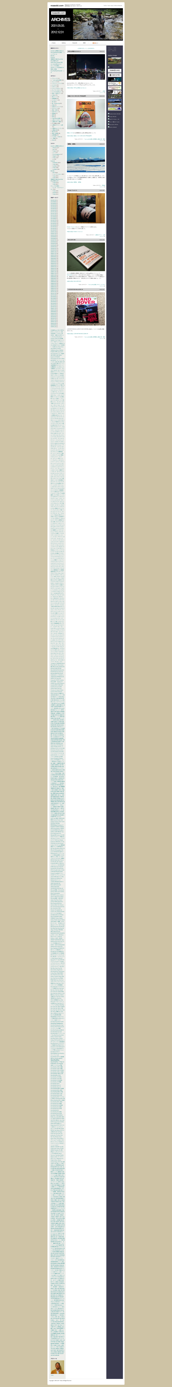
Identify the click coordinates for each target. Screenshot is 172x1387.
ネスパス (61, 531)
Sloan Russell (53, 971)
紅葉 (60, 735)
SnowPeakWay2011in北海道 (57, 1105)
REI (59, 934)
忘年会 (52, 1240)
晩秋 (56, 1288)
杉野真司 (60, 1293)
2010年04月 (53, 245)
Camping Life (60, 681)
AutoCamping (54, 358)
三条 (58, 1325)
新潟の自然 (55, 1256)
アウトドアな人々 (56, 88)
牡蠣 (60, 705)
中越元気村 (55, 1336)
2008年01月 (53, 290)
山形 (55, 1225)
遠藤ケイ (55, 763)
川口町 (54, 1231)
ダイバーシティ (56, 501)
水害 (62, 1316)
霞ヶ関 (58, 789)
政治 (58, 1248)
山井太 (56, 1226)
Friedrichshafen (56, 828)
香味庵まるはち (60, 798)
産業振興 (54, 98)
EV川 (55, 760)
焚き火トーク (56, 696)
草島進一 (57, 776)
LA (53, 870)
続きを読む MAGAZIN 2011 (74, 281)
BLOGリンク (56, 675)
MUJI (62, 898)
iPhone (58, 848)
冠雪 (55, 1166)
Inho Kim (53, 848)
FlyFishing (54, 825)
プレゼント (58, 578)
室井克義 (62, 1206)
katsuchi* (61, 866)
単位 (58, 1176)
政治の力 (61, 1248)
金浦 (63, 766)
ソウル (57, 493)
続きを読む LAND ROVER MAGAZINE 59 (78, 333)
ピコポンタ (61, 551)
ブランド (53, 573)
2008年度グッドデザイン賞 (57, 333)
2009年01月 (53, 270)
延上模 (57, 1238)
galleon (62, 830)
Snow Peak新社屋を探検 (56, 1014)
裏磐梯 (54, 796)
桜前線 (54, 1313)
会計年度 (53, 1355)
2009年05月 (53, 263)
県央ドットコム (56, 716)
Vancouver (53, 1155)
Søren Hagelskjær (54, 948)
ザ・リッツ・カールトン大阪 (57, 453)
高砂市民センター (58, 803)
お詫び (60, 361)
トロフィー (60, 523)
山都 (60, 1221)
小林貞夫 (53, 1216)
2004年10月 (53, 323)
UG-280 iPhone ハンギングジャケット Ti (57, 1151)
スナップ (56, 476)
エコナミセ (55, 403)
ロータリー (59, 653)
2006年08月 (53, 311)
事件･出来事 (55, 133)
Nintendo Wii (53, 909)
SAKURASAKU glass (59, 939)
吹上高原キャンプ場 (58, 1183)
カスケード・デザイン (57, 413)
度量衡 (54, 1238)
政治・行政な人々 (56, 93)
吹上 (53, 1183)
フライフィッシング (57, 83)
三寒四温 (58, 1323)
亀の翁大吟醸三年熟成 (59, 1341)
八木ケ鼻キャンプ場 (58, 1163)
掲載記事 (54, 1246)
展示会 (57, 1218)
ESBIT (61, 756)
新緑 (55, 1251)
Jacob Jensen (55, 860)
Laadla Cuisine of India (59, 870)
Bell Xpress (56, 671)
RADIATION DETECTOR (56, 933)
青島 (55, 791)
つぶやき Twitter (56, 136)
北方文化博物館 (54, 1173)
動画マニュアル (54, 1171)
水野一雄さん (58, 1316)
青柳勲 (57, 791)
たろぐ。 (60, 368)
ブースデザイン (56, 574)
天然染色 (57, 1201)
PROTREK (60, 929)
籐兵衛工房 (53, 733)
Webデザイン (55, 111)
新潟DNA (62, 1266)
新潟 (52, 1256)
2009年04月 (53, 265)
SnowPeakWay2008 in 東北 (56, 1090)
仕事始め (61, 1348)
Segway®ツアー (54, 959)
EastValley (56, 746)
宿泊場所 (61, 1211)
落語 (53, 778)
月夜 (58, 1288)
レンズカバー (56, 651)
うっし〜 (61, 360)
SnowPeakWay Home (55, 1083)
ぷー (54, 152)
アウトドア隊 (59, 385)
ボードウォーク (56, 599)
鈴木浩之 (60, 769)
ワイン (52, 656)
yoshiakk (55, 166)
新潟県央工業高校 (59, 1265)
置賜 (57, 739)
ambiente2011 (60, 351)
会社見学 (62, 1353)
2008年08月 (53, 278)
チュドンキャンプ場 (57, 509)
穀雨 (53, 724)
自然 (52, 768)
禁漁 (56, 723)
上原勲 (59, 1330)
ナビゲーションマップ (56, 528)
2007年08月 (53, 298)
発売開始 (58, 713)
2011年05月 (53, 223)
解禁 (62, 800)
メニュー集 (54, 621)
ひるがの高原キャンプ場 (56, 373)
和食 (55, 1185)
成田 (57, 1243)
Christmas (56, 693)
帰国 (54, 1235)
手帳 (63, 1245)
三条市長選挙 (59, 1328)
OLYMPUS (59, 913)
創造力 (61, 1170)
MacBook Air (53, 878)
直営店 (56, 715)
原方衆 (60, 1176)
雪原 (60, 786)
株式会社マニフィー (57, 1306)
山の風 (53, 1221)
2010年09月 (53, 236)
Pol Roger (56, 929)
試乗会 (55, 801)
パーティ (57, 550)
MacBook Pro (59, 878)
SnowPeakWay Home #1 (56, 1085)
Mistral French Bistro (59, 896)
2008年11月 (53, 273)
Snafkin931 (55, 162)
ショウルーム (54, 466)
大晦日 (55, 1200)
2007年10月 (53, 295)
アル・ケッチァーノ (59, 391)
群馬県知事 (54, 741)
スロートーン (54, 488)
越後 (54, 815)
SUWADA (62, 1121)
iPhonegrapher (58, 850)
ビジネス (54, 85)
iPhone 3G (62, 848)
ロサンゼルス (54, 653)
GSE (56, 840)
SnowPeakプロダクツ (55, 1051)
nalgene (52, 899)
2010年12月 (53, 232)
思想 (62, 1240)
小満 (60, 1216)
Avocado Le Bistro (60, 358)
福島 (58, 723)
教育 (53, 115)
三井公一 (56, 1330)
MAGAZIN (53, 885)
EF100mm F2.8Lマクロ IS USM (57, 748)
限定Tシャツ (57, 783)
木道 (61, 1290)
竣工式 (56, 726)
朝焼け (56, 1290)
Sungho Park (56, 1121)
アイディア (53, 381)
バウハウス (60, 540)
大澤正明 (53, 1201)
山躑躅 (56, 1223)
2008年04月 (53, 285)
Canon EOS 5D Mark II (59, 683)
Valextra (60, 1153)
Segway (56, 958)
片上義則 (57, 705)
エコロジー (55, 100)
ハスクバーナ (57, 535)
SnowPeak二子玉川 (55, 1115)
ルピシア (62, 646)
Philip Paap (55, 928)
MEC (56, 891)
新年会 (57, 1255)
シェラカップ (54, 455)
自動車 (56, 769)
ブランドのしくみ (59, 573)
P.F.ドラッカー (54, 923)
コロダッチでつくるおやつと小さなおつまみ (57, 443)
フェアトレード (60, 563)
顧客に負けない (58, 795)
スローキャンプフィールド (58, 486)
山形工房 (63, 1225)
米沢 (57, 733)
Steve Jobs (62, 1120)
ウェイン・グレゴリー (57, 401)
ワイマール (61, 654)
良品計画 (55, 771)
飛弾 (61, 796)
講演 (62, 806)
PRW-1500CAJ (54, 931)
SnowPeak (53, 1016)
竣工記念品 (61, 724)
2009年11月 (53, 253)
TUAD (52, 1148)
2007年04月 (53, 303)
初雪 (58, 1168)
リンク (53, 646)
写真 (53, 1166)
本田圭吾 (55, 1291)
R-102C (58, 931)
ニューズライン (55, 531)
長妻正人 (56, 778)
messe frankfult (61, 891)
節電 (63, 731)
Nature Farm (57, 901)
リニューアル (55, 645)
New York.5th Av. (54, 908)
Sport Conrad (56, 1118)
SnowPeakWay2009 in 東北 (56, 1101)
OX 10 (62, 921)
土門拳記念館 (55, 1190)
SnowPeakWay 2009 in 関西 (57, 1068)
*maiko (54, 151)
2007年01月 (53, 306)
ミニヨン (59, 616)
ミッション (60, 613)
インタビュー (57, 400)
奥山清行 (54, 1205)
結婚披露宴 (61, 738)
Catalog (52, 688)
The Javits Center (57, 1133)
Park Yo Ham (61, 924)
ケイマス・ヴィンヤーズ (58, 438)
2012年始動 (60, 338)
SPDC (60, 1116)
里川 (61, 764)
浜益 (60, 1318)
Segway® (60, 958)
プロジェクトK (59, 581)
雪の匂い (56, 786)
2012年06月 (53, 203)
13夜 (62, 331)
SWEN (52, 1123)
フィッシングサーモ (57, 558)
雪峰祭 (63, 786)
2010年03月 (53, 246)
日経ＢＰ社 (56, 1278)
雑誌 (60, 784)
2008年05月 (53, 283)
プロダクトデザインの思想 (57, 584)
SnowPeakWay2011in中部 (56, 1108)
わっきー (57, 378)
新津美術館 (62, 1255)
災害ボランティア (56, 106)
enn (51, 751)
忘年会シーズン (57, 1240)
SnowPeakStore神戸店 (57, 1058)
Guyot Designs (60, 840)
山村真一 (53, 1226)
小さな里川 (58, 1213)
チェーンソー (57, 506)
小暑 (54, 1215)
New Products (60, 904)
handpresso (53, 841)
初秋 (56, 1168)
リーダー (58, 646)
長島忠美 (53, 779)
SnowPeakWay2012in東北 (56, 1111)
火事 (52, 695)
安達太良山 (54, 1206)
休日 (56, 1353)
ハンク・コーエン (57, 538)
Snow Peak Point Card (55, 978)
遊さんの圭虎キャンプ (59, 761)
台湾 (60, 1178)
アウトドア (55, 78)
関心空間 (58, 779)
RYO (54, 172)
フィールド (59, 560)
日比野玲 (61, 1283)
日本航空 (53, 1283)
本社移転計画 (60, 1291)
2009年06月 (53, 261)
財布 (59, 813)
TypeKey (57, 1150)
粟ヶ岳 (52, 735)
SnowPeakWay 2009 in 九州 (57, 1073)
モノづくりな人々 (56, 90)
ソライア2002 (56, 495)
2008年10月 (53, 275)
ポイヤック (53, 601)
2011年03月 (53, 226)
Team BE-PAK (58, 1128)
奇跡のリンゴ (56, 1203)
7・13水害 (53, 346)
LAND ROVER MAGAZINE (57, 871)
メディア (57, 619)
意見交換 (57, 1241)
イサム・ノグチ (56, 395)
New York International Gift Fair (57, 906)
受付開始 (57, 1178)
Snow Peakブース (60, 1013)
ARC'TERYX (53, 355)
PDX (52, 926)
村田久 (54, 1295)
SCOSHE (60, 948)
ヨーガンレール (55, 628)
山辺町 (59, 1223)
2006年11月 (53, 308)
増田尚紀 (59, 1191)
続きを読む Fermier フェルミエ (75, 231)
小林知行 (61, 1215)
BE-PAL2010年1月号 (55, 668)
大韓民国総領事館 (59, 1198)
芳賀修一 (60, 773)
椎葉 (52, 1315)
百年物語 (53, 715)
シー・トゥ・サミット (57, 468)
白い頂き (62, 713)
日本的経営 (61, 1281)
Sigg (58, 969)
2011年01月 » (91, 48)
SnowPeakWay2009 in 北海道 (58, 1100)
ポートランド (61, 603)
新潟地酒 (53, 1268)
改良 (56, 1248)
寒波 (54, 1213)
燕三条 (53, 700)
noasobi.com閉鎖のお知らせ (57, 50)
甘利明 (55, 706)
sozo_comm (56, 1117)
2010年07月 (53, 240)
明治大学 (56, 1285)
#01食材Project (54, 330)
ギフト (55, 428)
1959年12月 (53, 326)
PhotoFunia (60, 928)
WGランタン (53, 1158)
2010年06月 (53, 241)
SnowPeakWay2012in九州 (56, 1113)
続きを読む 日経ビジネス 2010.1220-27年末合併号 (80, 135)
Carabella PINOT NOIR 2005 (57, 685)
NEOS (58, 903)
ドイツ (57, 525)
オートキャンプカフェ (56, 411)
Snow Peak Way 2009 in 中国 (57, 1008)
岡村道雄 (57, 1228)
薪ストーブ (55, 96)
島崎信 (61, 1230)
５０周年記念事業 (56, 855)
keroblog (52, 868)
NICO (59, 908)
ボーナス (62, 599)
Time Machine (56, 1136)
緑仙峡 (52, 739)
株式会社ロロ (61, 1308)
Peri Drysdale (60, 926)
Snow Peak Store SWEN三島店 (57, 991)
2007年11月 (53, 293)
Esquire (52, 758)
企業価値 (55, 1351)
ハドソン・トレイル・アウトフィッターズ (57, 536)
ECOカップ (60, 746)
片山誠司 (62, 703)
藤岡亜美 (59, 781)
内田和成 (58, 1165)
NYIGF (58, 911)
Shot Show (53, 968)
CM (63, 693)
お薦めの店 (55, 130)
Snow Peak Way (60, 1005)
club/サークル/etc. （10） (115, 119)
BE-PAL (53, 666)
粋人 (62, 733)
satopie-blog (59, 946)
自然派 (53, 769)
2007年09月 (53, 296)
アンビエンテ (54, 393)
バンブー (53, 545)
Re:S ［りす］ (55, 934)
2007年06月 (53, 301)
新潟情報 (57, 1268)
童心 (58, 728)
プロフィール (59, 586)
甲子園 (54, 711)
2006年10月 (53, 310)
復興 (64, 1238)
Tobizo (55, 1138)
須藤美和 (53, 795)
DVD (58, 744)
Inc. (62, 846)
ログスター (61, 651)
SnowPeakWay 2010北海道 (56, 1080)
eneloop (61, 749)
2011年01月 (53, 230)
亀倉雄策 (53, 1343)
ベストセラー (58, 588)
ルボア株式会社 (54, 648)
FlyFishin (58, 823)
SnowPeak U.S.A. (60, 1045)
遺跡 (62, 763)
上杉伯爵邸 (55, 1331)
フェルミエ (53, 564)
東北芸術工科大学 (55, 1296)
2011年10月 (53, 215)
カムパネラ (56, 416)
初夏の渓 (54, 1170)
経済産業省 (55, 738)
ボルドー (58, 598)
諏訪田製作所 (60, 801)
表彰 (63, 795)
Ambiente (53, 350)
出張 (53, 1168)
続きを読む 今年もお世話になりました (77, 87)
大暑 (58, 1200)
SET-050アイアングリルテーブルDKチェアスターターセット (57, 961)
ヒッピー (53, 551)
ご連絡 (53, 138)
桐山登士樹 (54, 1311)
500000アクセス (54, 340)
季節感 (53, 113)
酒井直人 (57, 764)
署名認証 (60, 739)
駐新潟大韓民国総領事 (56, 800)
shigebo (54, 156)
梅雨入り (58, 1313)
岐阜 (59, 1226)
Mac (63, 876)
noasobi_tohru (54, 911)
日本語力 (57, 1283)
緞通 (55, 739)
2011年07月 (53, 220)
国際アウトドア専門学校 (57, 1186)
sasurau (52, 946)
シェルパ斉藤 (60, 455)
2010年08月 (53, 238)
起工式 (61, 813)
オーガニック (54, 410)
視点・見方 (55, 110)
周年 (53, 1185)
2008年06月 (53, 281)
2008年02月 (53, 288)
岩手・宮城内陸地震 (55, 1230)
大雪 (54, 1198)
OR (61, 915)
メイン (86, 48)
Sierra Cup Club (58, 968)
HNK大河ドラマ (59, 841)
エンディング (57, 406)
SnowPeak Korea (55, 1035)
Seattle (53, 958)
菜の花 (60, 776)
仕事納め (57, 1348)
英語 (62, 774)
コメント (53, 441)
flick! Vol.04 (61, 821)
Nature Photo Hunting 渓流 (57, 62)
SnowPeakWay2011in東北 (56, 1106)
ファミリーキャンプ (58, 554)
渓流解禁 (54, 1333)
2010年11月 (53, 233)
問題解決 (58, 1185)
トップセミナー (54, 523)
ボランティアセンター (57, 594)
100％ (58, 330)
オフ (61, 406)
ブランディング (59, 571)
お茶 (58, 361)
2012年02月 (53, 208)
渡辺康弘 (59, 1333)
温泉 (54, 1335)
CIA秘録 (60, 693)
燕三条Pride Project (56, 703)
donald (54, 192)
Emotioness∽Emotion (55, 749)
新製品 (58, 1251)
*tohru (54, 157)
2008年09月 (53, 276)
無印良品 (61, 698)
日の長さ (57, 1270)
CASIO (60, 686)
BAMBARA (59, 663)
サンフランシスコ (60, 450)
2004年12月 (53, 320)
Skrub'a (60, 969)
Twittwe (58, 1148)
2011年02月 (53, 228)
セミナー (54, 493)
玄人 (62, 705)
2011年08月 (53, 218)
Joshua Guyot (56, 866)
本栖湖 (54, 1293)
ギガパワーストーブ (59, 425)
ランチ (61, 635)
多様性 (60, 1196)
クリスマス (59, 428)
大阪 (52, 1198)
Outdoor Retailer (59, 918)
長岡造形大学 (61, 778)
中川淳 (53, 1340)
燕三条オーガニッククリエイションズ (58, 701)
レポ (58, 650)
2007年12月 (53, 291)
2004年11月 (53, 321)
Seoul (59, 959)
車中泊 (61, 818)
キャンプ (54, 81)
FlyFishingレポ (60, 825)
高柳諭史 (55, 806)
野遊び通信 (54, 766)
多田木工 (57, 1196)
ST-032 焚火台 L (56, 1120)
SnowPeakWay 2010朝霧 (56, 1081)
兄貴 (64, 1161)
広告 (53, 105)
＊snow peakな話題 (56, 80)
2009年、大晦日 (54, 335)
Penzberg (55, 926)
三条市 (54, 1328)
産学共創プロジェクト (56, 709)
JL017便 (59, 865)
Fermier (58, 819)
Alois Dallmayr (54, 348)
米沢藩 (59, 733)
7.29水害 (62, 345)
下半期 (59, 1331)
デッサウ (62, 521)
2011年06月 (53, 222)
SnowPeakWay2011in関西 (56, 1103)
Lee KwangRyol (56, 154)
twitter (55, 1148)
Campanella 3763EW (55, 680)
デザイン (54, 86)
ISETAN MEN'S (59, 851)
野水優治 (60, 766)
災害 (54, 695)
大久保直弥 (62, 1200)
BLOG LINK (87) (113, 127)
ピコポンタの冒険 (55, 553)
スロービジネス (60, 488)
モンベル (56, 625)
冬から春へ (60, 1166)
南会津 (55, 1176)
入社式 (52, 1163)
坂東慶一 (55, 1191)
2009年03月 (53, 266)
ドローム (61, 525)
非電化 (61, 791)
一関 (60, 1320)
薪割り (55, 781)
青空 (53, 791)
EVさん (52, 759)
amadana (59, 348)
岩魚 (60, 1228)
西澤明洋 (55, 798)
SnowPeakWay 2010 (56, 1075)
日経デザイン (56, 1271)
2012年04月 (53, 207)
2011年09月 (53, 217)
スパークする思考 (57, 483)
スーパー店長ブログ (55, 491)
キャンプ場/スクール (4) (114, 121)
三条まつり (61, 1325)
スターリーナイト (56, 473)
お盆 (56, 361)
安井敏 (58, 1206)
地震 (59, 1190)
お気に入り (58, 363)
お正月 (54, 363)
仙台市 (52, 1350)
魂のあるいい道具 (59, 808)
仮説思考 (61, 1350)
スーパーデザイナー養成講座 (57, 490)
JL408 (52, 866)
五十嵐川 (58, 1345)
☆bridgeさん (53, 663)
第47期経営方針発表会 (57, 731)
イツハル (55, 396)
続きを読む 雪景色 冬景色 (74, 182)
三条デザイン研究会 (56, 1326)
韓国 (54, 793)
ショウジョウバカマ (59, 465)
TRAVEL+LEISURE (55, 1146)
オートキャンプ (60, 410)
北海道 (59, 1173)
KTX (52, 870)
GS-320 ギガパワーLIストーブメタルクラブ (57, 838)
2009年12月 (53, 251)
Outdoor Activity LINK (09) (115, 113)
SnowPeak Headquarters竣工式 (57, 1030)
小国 (52, 1215)
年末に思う (55, 1236)
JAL (56, 861)
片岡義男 (53, 705)
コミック (62, 440)
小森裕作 (57, 1216)
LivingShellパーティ (58, 873)
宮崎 (58, 1211)
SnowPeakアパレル (59, 1050)
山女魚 (52, 1225)
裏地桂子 (58, 796)
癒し (55, 713)
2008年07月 (53, 280)
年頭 (56, 1235)
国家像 (55, 1188)
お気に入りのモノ (56, 120)
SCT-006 (52, 951)
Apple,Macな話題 (56, 118)
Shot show (62, 966)
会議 (56, 1355)
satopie (55, 946)
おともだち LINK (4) (114, 124)
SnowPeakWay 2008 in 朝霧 (57, 1066)
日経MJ (61, 1278)
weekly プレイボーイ (58, 1156)
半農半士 (60, 1175)
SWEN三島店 (56, 1123)
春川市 (62, 1286)
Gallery (53, 95)
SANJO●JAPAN (61, 944)
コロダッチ (57, 441)
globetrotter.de (57, 833)
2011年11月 (53, 213)
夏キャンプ (55, 1195)
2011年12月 (53, 212)
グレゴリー (59, 436)
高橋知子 (59, 806)
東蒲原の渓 (60, 1295)
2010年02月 (53, 248)
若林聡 (53, 774)
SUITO (52, 1121)
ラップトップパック (55, 635)
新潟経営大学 (57, 1266)
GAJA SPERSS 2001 (56, 830)
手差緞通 (60, 1245)
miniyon (58, 894)
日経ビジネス (56, 1275)
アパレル (54, 388)
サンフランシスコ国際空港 (57, 451)
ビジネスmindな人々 (57, 91)
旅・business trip (56, 103)
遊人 (52, 763)
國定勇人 (59, 1188)
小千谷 (62, 1213)
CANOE (52, 683)
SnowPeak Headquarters (57, 1023)
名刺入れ (60, 1181)
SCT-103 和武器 (58, 951)
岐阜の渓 (62, 1226)
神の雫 (53, 723)
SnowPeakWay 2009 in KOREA (57, 1070)
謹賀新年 (53, 808)
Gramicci (58, 835)
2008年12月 (53, 271)
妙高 (57, 1205)
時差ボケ (53, 1288)
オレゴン (62, 408)
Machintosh (57, 881)
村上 (57, 1295)
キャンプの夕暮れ (55, 65)
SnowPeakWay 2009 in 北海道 (57, 1071)
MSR (59, 898)
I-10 (55, 845)
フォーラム (58, 564)
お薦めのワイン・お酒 (57, 125)
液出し (53, 1320)
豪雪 (54, 810)
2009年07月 (53, 260)
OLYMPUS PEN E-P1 (55, 914)
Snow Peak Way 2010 (55, 1009)
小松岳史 (57, 1215)
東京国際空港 (57, 1300)
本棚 (57, 1293)
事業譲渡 (57, 1343)
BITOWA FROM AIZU (55, 673)
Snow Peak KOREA (58, 973)
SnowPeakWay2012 (55, 1110)
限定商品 (62, 783)
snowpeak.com (54, 1046)
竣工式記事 (54, 728)
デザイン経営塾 (58, 520)
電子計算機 (54, 789)
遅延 (53, 761)
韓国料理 (62, 793)
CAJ (55, 678)
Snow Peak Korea (54, 974)
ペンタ (53, 589)
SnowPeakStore (54, 1053)
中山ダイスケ (60, 1338)
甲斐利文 (58, 711)
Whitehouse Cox (60, 1158)
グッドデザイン (56, 431)
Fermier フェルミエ (71, 227)
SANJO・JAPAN (54, 944)
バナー (57, 541)
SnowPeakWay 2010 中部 (56, 1078)
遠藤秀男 (59, 763)
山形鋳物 (58, 1225)
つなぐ (58, 370)
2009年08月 (53, 258)
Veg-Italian (57, 1155)
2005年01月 (53, 318)
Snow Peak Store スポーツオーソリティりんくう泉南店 (57, 981)
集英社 (53, 784)
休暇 (58, 1353)
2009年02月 (53, 268)
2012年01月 (53, 210)
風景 (52, 796)
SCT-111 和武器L (60, 953)
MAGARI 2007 (57, 883)
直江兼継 (60, 715)
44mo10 (54, 147)
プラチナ (58, 576)
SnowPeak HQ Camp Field (56, 1031)
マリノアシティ (58, 609)
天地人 (60, 1201)
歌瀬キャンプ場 (57, 1315)
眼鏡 (61, 716)
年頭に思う (60, 1235)
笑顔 (53, 729)
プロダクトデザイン (59, 583)
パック (56, 546)
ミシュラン (58, 611)
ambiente (57, 350)
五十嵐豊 (54, 1345)
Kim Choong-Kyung (59, 868)
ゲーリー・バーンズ (55, 440)
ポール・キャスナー (55, 604)
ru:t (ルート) (55, 936)
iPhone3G (53, 850)
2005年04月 (53, 316)
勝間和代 (60, 1171)
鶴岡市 (53, 816)
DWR (60, 744)
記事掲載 (54, 135)
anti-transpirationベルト (56, 353)
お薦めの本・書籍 (56, 121)
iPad (56, 848)
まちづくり (55, 108)
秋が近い (53, 55)
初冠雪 (60, 1168)
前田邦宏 (58, 1170)
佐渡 (58, 1355)
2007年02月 (53, 305)
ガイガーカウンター (59, 418)
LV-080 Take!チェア (57, 876)
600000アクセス (56, 345)
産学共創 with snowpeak (59, 708)
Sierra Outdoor (54, 969)
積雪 (55, 724)
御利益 (60, 1238)
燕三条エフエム (58, 700)
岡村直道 (53, 1228)
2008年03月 (53, 286)
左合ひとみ (60, 1233)
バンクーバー (61, 543)
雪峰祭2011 (58, 788)
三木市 (55, 1325)
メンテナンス (60, 621)
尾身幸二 (54, 1218)
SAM (52, 941)
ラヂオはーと (61, 633)
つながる (55, 370)
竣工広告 (53, 726)
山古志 (62, 1223)
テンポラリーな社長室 (58, 516)
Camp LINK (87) (113, 116)
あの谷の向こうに (55, 360)
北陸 (63, 1171)
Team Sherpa (57, 1130)
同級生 (57, 1180)
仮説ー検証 (56, 1350)
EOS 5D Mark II (55, 751)
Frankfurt (53, 826)
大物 (64, 1196)
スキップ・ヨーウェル (57, 471)
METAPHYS (53, 894)
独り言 (53, 131)
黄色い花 (58, 818)
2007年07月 (53, 300)
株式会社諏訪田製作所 (56, 1310)
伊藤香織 (59, 1351)
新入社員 (55, 1253)
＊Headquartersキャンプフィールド (57, 853)
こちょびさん (59, 366)
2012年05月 (53, 205)
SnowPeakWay (55, 1060)
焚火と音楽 (55, 698)
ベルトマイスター (57, 174)
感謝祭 (54, 1243)
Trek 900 (61, 1146)
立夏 (57, 724)
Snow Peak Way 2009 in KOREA (57, 1006)
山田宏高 (57, 1221)
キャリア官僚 (55, 421)
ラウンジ (59, 630)
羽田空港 (58, 743)
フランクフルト (56, 568)
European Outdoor (58, 758)
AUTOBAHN (57, 356)
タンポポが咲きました (56, 64)
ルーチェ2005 (54, 650)
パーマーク (61, 550)
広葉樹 (59, 1236)
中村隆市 (57, 1340)
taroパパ (52, 1128)
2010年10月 (53, 235)
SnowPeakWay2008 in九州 (56, 1095)
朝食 (59, 1290)
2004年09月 (53, 325)
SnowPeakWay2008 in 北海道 (57, 1088)
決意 (54, 1318)
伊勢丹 (53, 1353)
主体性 (60, 1340)
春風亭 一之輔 (57, 1286)
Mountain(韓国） (54, 898)
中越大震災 (60, 1336)
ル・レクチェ (61, 648)
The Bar (55, 1131)
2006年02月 (53, 315)
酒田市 (53, 764)
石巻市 (55, 718)
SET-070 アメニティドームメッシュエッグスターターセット (57, 965)
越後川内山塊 (58, 815)
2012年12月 (53, 200)
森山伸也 (62, 1313)
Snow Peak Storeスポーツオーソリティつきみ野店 (57, 1001)
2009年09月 (53, 256)
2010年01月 (53, 250)
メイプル (55, 618)
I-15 (57, 845)
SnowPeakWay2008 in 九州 (56, 1093)
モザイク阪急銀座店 (55, 623)
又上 (54, 1178)
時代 (53, 116)
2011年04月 (53, 225)
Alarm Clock (60, 346)
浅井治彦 (57, 1318)
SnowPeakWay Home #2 (56, 1086)
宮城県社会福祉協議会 (57, 1210)
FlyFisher (53, 823)
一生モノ (57, 1320)
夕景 (54, 1196)
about (53, 140)
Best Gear (61, 671)
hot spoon (58, 843)
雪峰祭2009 (53, 788)
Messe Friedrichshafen (55, 893)
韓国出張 (58, 793)
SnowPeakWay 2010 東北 (56, 1076)
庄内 (52, 1238)
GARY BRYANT (58, 831)
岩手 (63, 1228)
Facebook (53, 57)
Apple (62, 353)
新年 (55, 1255)
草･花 (53, 101)
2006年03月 (53, 313)
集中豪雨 (57, 784)
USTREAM (55, 1153)
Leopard (52, 873)
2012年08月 (53, 202)
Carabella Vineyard (55, 686)
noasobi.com (59, 910)
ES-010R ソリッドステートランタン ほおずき (57, 753)
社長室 (54, 719)
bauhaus (62, 664)
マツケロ (61, 608)
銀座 (58, 771)
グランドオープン (57, 435)
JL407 (63, 865)
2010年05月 (53, 243)
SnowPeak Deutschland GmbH (57, 1021)
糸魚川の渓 (56, 734)
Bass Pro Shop (57, 664)
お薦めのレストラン (57, 128)
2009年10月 (53, 255)
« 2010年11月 (80, 48)
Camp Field (58, 678)
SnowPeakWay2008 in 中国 (57, 1091)
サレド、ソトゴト (58, 448)
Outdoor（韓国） (57, 921)
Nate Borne (56, 899)
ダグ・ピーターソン (56, 505)
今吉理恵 (61, 1346)
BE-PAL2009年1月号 (59, 666)
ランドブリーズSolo (56, 641)
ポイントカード (59, 601)
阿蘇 (53, 783)
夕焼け (59, 1195)
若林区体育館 (58, 774)
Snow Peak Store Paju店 (58, 989)
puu (53, 149)
